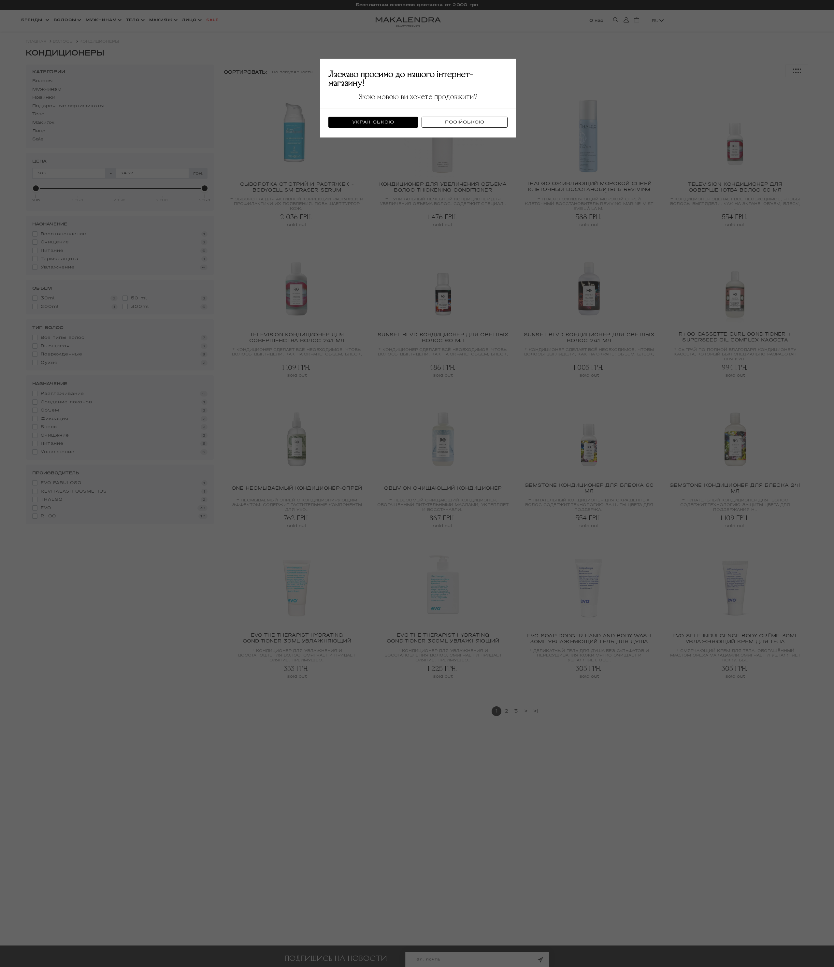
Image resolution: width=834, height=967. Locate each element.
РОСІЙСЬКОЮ (464, 122)
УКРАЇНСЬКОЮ (373, 122)
